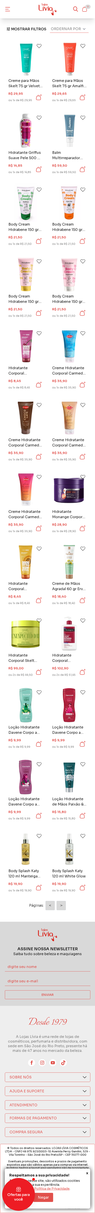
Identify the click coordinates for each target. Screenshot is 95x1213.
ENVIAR (48, 995)
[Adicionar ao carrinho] (38, 97)
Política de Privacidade (52, 1189)
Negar (43, 1197)
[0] (84, 9)
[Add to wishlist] (39, 46)
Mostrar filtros (28, 29)
